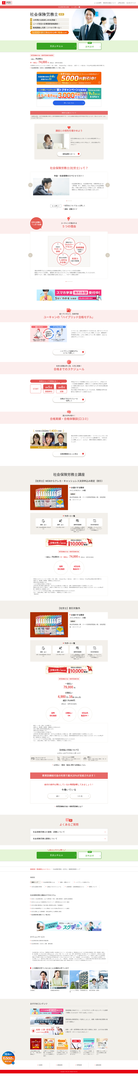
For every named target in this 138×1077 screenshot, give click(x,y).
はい (57, 796)
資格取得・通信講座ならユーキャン (40, 869)
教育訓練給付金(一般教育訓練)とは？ (69, 806)
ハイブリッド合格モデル (83, 882)
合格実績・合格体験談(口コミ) (75, 886)
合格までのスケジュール (54, 886)
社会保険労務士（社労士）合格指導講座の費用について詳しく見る (48, 67)
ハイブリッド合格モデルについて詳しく (69, 352)
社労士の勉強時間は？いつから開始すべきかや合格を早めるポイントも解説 (50, 908)
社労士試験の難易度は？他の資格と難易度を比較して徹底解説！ (47, 905)
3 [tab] (68, 281)
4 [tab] (69, 281)
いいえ (80, 796)
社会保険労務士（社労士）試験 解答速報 (42, 943)
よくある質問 (97, 3)
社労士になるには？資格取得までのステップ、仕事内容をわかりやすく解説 (50, 902)
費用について (93, 886)
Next (107, 185)
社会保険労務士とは (49, 882)
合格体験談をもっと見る (69, 454)
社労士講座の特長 (37, 886)
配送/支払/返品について (109, 3)
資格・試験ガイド (71, 209)
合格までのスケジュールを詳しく (69, 399)
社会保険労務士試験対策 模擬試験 (39, 940)
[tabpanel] (69, 185)
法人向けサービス (131, 3)
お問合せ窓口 (121, 3)
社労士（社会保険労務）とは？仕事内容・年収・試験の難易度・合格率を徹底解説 (52, 898)
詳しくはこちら (69, 103)
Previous (30, 185)
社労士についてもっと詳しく (75, 205)
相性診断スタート (69, 154)
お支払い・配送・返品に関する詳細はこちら (70, 765)
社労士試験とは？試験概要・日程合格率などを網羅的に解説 (46, 911)
